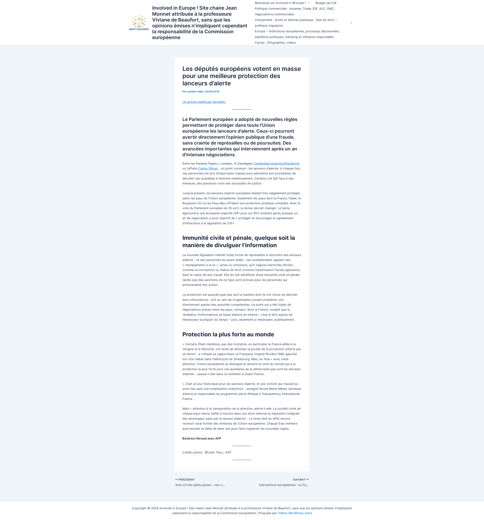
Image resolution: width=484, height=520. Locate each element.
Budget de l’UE (326, 3)
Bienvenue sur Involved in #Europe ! (280, 3)
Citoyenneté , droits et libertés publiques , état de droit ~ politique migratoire (296, 22)
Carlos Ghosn (208, 168)
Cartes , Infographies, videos (275, 42)
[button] (308, 3)
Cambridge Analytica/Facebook (276, 163)
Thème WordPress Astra (295, 513)
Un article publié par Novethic (204, 102)
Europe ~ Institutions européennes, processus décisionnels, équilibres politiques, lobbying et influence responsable (297, 34)
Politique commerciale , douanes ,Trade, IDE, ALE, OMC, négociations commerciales (295, 11)
